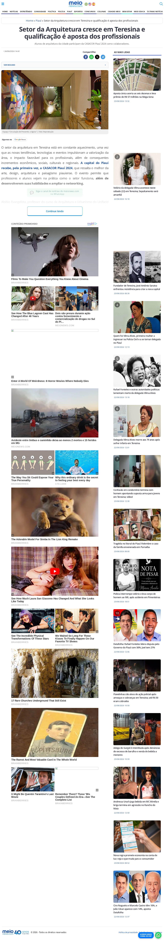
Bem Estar (127, 11)
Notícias (14, 11)
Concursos (90, 11)
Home (5, 11)
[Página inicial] (75, 4)
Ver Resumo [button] (55, 65)
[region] (137, 129)
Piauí (69, 11)
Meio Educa (139, 11)
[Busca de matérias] (161, 4)
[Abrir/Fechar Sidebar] (2, 3)
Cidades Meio (114, 11)
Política (52, 11)
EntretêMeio (26, 11)
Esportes (78, 11)
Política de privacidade (128, 932)
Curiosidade (40, 11)
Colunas (101, 11)
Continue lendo (55, 211)
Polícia (61, 11)
